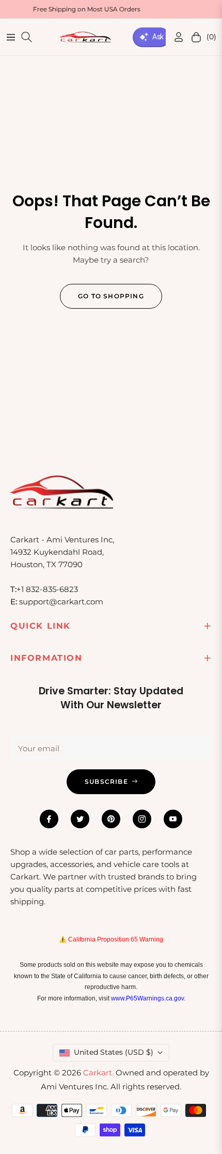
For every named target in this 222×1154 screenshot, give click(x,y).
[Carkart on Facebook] (49, 819)
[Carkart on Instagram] (142, 819)
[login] (174, 37)
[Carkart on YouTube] (173, 819)
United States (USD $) (113, 1052)
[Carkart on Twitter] (80, 819)
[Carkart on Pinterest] (111, 819)
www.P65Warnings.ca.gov (147, 998)
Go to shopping (111, 296)
